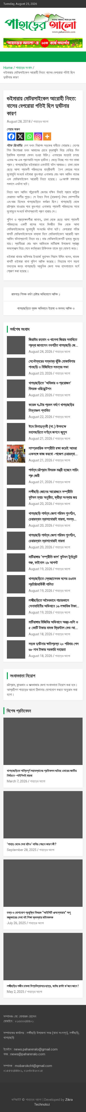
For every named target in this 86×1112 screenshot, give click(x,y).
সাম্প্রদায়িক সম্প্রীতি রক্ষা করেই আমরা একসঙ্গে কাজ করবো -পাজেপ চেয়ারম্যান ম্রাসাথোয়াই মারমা (53, 454)
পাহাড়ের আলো (40, 121)
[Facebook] (11, 136)
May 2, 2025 (15, 992)
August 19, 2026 (40, 569)
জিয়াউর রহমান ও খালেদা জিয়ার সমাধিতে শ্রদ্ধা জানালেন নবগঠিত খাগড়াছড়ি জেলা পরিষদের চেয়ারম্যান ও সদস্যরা (53, 345)
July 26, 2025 (16, 923)
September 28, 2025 (21, 850)
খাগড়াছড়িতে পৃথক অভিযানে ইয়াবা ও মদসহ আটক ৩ (46, 308)
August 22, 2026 (40, 417)
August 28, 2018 (19, 121)
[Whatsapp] (29, 136)
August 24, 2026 (40, 351)
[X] (20, 136)
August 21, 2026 (40, 438)
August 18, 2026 (40, 634)
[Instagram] (38, 136)
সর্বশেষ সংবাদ (19, 329)
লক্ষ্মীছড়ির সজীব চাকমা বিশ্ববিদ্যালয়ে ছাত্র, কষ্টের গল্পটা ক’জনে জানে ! (43, 986)
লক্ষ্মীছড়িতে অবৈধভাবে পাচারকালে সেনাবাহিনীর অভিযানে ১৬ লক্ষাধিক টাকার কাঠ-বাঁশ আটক (53, 606)
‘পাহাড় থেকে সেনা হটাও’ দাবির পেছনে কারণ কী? (31, 844)
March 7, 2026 (17, 781)
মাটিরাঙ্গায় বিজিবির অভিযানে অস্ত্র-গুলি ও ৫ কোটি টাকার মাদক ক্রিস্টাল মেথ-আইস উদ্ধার (54, 628)
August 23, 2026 (40, 373)
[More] (47, 136)
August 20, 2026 (40, 504)
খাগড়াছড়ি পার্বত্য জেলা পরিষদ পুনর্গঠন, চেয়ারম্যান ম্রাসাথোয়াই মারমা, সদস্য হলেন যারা (52, 519)
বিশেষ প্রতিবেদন (19, 711)
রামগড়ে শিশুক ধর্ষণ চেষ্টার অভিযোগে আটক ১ (35, 294)
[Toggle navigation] (9, 56)
